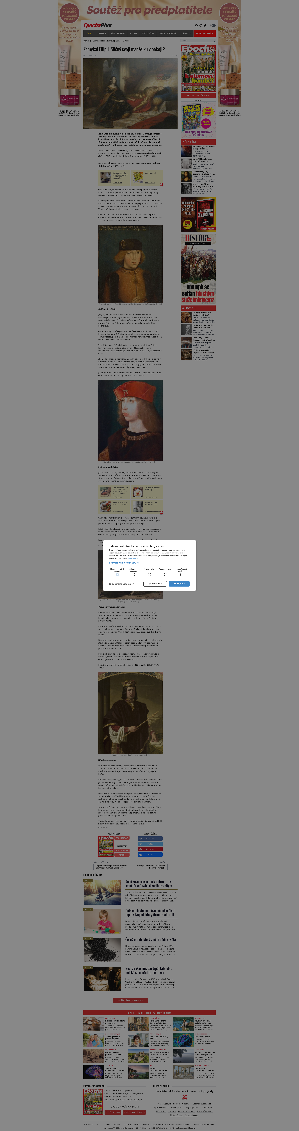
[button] (149, 563)
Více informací (133, 558)
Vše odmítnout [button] (155, 584)
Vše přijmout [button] (179, 584)
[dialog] (149, 565)
